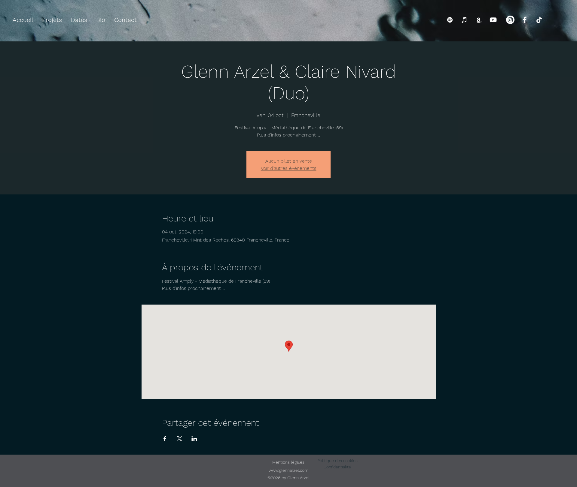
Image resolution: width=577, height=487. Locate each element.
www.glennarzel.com (289, 470)
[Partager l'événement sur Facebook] (165, 438)
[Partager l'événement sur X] (179, 438)
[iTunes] (464, 20)
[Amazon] (479, 20)
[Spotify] (450, 20)
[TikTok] (539, 20)
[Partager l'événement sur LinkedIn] (194, 438)
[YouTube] (493, 20)
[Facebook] (525, 20)
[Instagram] (510, 20)
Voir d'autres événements (288, 168)
